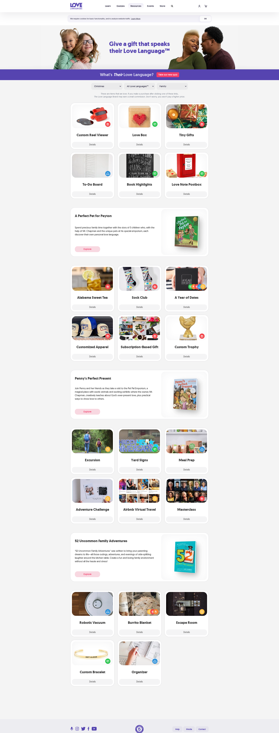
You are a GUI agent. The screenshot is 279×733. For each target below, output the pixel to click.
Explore (87, 249)
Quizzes (121, 6)
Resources (135, 6)
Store (162, 6)
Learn (108, 6)
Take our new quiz (167, 74)
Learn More (135, 18)
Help (177, 729)
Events (150, 6)
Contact (202, 729)
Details (92, 145)
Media (189, 729)
